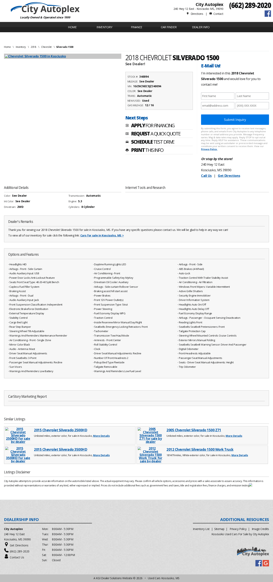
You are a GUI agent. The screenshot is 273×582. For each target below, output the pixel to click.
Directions (194, 14)
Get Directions (229, 175)
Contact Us (17, 557)
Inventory (21, 47)
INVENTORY (104, 27)
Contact (216, 14)
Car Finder (169, 27)
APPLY (149, 126)
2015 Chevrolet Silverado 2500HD (60, 430)
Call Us (206, 175)
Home (72, 27)
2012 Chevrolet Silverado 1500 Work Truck (199, 449)
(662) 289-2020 (250, 5)
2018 (33, 47)
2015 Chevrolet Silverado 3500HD (60, 449)
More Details (101, 436)
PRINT (144, 150)
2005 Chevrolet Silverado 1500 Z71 (193, 430)
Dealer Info (201, 27)
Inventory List (201, 529)
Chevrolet (46, 47)
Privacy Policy (238, 529)
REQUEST (152, 134)
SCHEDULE (149, 142)
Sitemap (219, 529)
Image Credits (260, 529)
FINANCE (136, 27)
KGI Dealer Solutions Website (114, 578)
